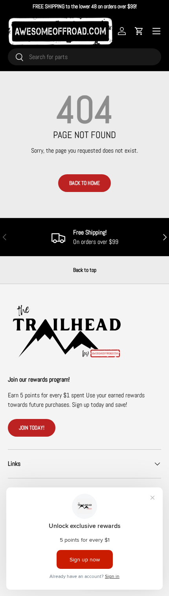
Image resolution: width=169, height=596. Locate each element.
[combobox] (84, 56)
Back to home (84, 182)
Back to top (84, 269)
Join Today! (31, 427)
